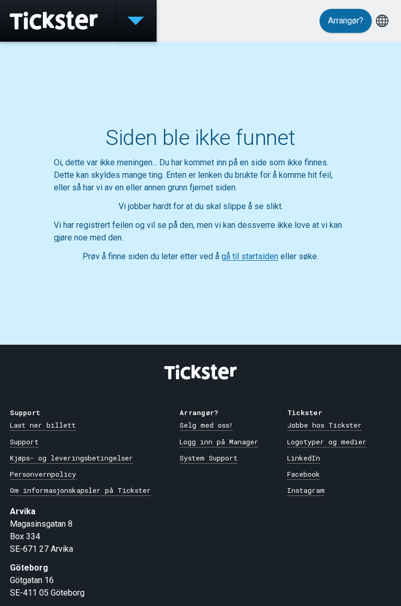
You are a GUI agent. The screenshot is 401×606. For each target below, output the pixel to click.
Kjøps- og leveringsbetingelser (71, 458)
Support (24, 441)
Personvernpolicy (43, 474)
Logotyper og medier (327, 441)
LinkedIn (303, 458)
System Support (209, 458)
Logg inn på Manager (219, 441)
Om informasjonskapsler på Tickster (80, 490)
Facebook (303, 474)
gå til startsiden (249, 256)
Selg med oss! (206, 425)
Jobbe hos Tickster (324, 425)
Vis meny (136, 21)
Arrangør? (345, 21)
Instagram (306, 490)
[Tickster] (57, 21)
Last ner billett (43, 425)
